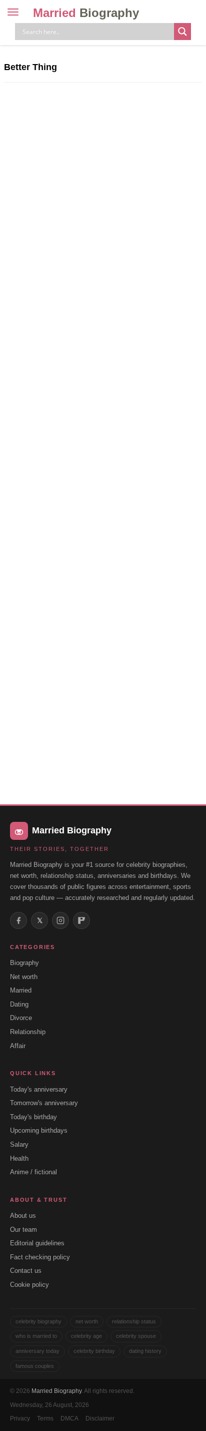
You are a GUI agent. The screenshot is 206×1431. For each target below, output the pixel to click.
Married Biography (57, 1390)
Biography (24, 963)
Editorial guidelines (37, 1243)
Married (86, 13)
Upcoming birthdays (39, 1130)
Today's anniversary (39, 1089)
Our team (23, 1229)
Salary (19, 1144)
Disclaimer (100, 1418)
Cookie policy (29, 1284)
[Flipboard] (81, 920)
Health (19, 1158)
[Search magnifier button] (182, 31)
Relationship (28, 1032)
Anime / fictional (33, 1172)
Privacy (20, 1418)
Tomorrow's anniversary (44, 1103)
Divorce (21, 1018)
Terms (45, 1418)
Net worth (24, 977)
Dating (19, 1004)
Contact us (26, 1270)
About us (23, 1215)
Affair (18, 1046)
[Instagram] (60, 920)
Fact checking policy (40, 1257)
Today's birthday (33, 1117)
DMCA (69, 1418)
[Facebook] (18, 920)
